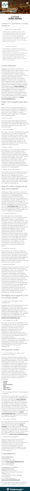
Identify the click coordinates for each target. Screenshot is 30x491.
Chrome (5, 381)
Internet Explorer (8, 384)
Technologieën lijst (12, 206)
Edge (4, 386)
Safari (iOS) (6, 387)
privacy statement (19, 86)
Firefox (5, 383)
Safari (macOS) (7, 389)
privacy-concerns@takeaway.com (13, 97)
